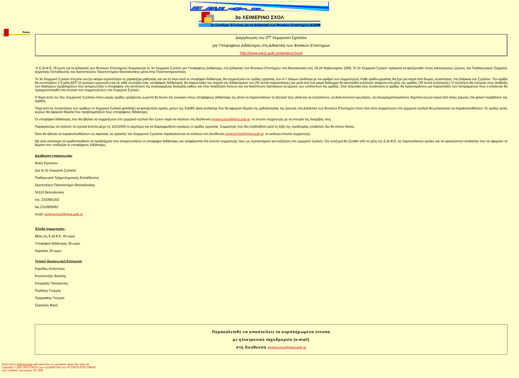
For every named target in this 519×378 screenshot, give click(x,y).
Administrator (25, 364)
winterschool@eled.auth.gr (231, 119)
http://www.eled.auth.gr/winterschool (271, 53)
